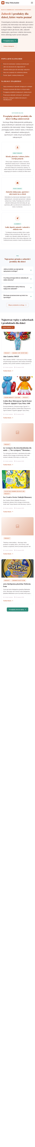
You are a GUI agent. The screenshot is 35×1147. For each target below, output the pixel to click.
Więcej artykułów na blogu (16, 305)
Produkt (7, 353)
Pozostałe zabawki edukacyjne (14, 491)
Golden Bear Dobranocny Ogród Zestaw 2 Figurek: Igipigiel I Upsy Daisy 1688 (17, 402)
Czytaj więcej (7, 371)
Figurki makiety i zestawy (12, 397)
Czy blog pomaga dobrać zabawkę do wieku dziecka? (15, 279)
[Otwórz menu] (32, 2)
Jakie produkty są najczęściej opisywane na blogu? (13, 270)
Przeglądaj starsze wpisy (16, 609)
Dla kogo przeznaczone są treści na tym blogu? (15, 296)
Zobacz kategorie (8, 46)
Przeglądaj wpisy (8, 41)
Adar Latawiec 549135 (11, 356)
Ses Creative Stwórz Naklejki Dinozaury (17, 497)
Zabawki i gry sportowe (19, 353)
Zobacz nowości (7, 327)
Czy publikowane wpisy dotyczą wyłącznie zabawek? (14, 288)
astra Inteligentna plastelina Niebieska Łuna (17, 585)
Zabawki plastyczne (18, 580)
